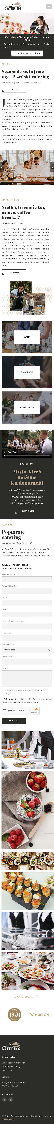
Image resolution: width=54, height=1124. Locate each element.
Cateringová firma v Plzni (13, 1063)
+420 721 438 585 (10, 1086)
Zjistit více (28, 511)
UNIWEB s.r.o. (8, 1119)
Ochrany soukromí (29, 702)
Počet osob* (7, 657)
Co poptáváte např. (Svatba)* (14, 621)
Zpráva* (5, 668)
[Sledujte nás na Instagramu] (10, 1099)
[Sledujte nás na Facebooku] (4, 1099)
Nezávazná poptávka (28, 53)
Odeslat (13, 721)
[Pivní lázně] (39, 1014)
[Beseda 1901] (14, 1014)
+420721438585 (20, 565)
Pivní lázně (7, 1070)
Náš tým (15, 89)
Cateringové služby (11, 1066)
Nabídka (15, 272)
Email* (4, 598)
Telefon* (5, 609)
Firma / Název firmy (10, 586)
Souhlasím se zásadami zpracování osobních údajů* (26, 692)
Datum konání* (8, 645)
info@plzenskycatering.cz (21, 568)
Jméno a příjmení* (9, 574)
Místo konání (7, 633)
